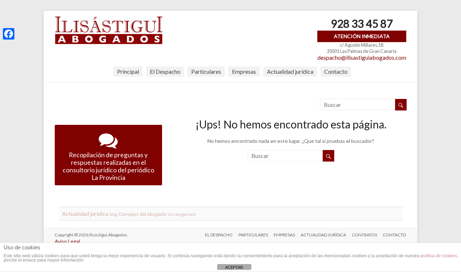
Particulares (206, 71)
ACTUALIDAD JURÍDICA (323, 234)
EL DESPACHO (219, 234)
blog (113, 214)
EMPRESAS (284, 234)
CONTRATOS (364, 234)
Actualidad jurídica (290, 71)
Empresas (244, 71)
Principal (128, 71)
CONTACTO (394, 234)
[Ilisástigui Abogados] (109, 19)
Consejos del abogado (142, 214)
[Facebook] (8, 34)
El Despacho (165, 71)
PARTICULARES (253, 234)
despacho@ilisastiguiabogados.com (361, 57)
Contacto (336, 71)
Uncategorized (182, 214)
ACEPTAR (234, 267)
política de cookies (439, 255)
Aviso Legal (67, 241)
